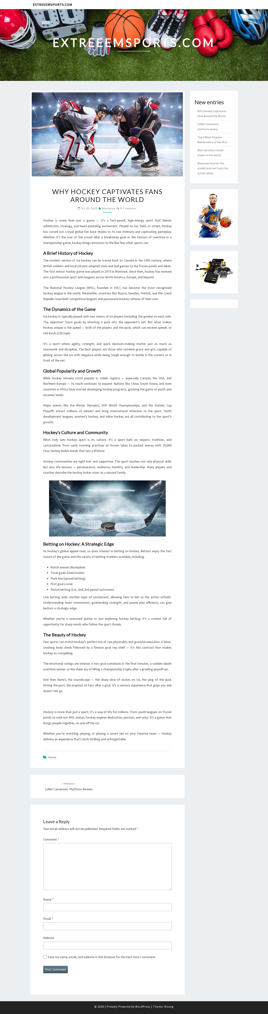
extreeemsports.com (52, 4)
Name (48, 899)
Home (52, 757)
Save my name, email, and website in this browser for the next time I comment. (102, 957)
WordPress (142, 1006)
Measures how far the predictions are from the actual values (212, 168)
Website (48, 938)
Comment (51, 839)
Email (48, 918)
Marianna (108, 208)
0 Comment (128, 208)
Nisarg (169, 1006)
